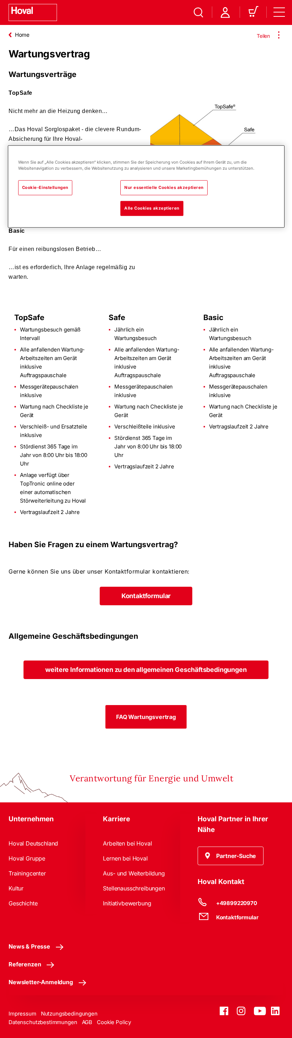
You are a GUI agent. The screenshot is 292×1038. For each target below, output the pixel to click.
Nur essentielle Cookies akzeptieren (164, 187)
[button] (146, 596)
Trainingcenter (27, 873)
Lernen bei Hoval (125, 858)
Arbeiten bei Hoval (127, 843)
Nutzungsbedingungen (69, 1013)
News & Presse (29, 946)
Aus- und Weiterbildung (134, 873)
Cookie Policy (114, 1022)
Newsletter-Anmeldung (41, 982)
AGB (87, 1022)
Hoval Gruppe (27, 858)
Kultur (16, 888)
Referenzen (25, 964)
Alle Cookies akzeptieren (151, 208)
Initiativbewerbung (127, 903)
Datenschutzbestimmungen (43, 1022)
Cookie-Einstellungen (45, 187)
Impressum (22, 1013)
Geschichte (23, 903)
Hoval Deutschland (33, 843)
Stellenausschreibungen (134, 888)
